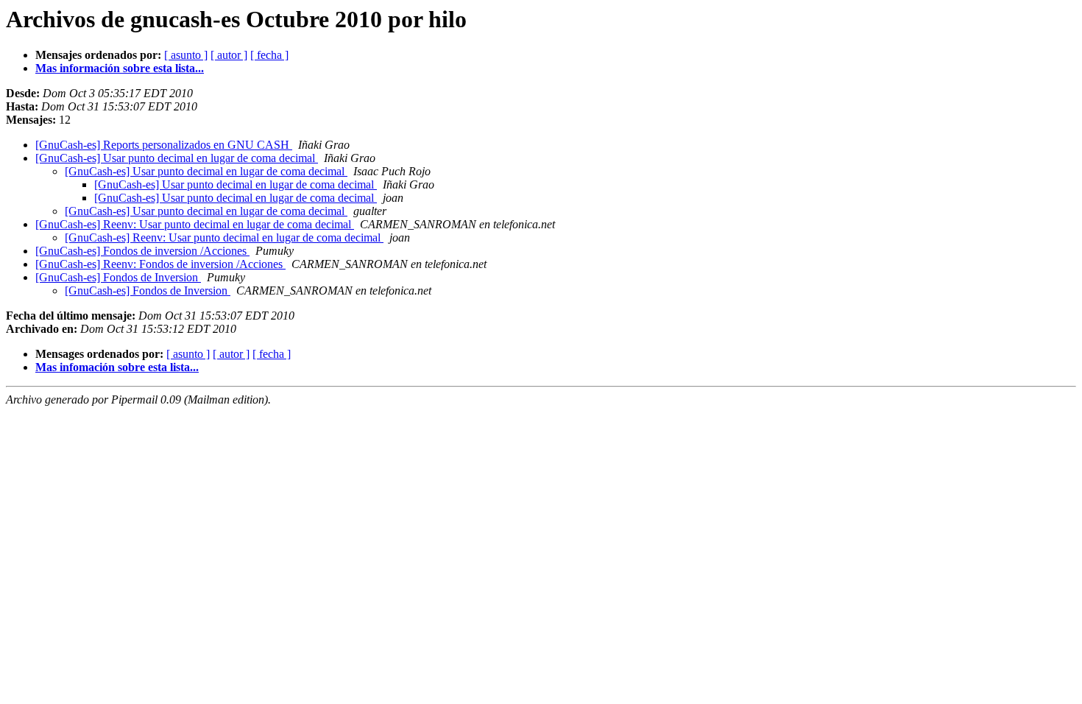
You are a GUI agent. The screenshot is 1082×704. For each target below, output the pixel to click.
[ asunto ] (186, 55)
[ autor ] (229, 55)
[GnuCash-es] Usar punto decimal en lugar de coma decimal (176, 158)
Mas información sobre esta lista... (119, 68)
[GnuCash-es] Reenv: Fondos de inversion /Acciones (160, 264)
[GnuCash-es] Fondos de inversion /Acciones (142, 250)
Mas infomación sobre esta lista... (117, 367)
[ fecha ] (269, 55)
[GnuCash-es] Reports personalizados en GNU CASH (163, 144)
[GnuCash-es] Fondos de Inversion (118, 277)
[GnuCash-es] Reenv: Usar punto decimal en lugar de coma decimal (194, 224)
